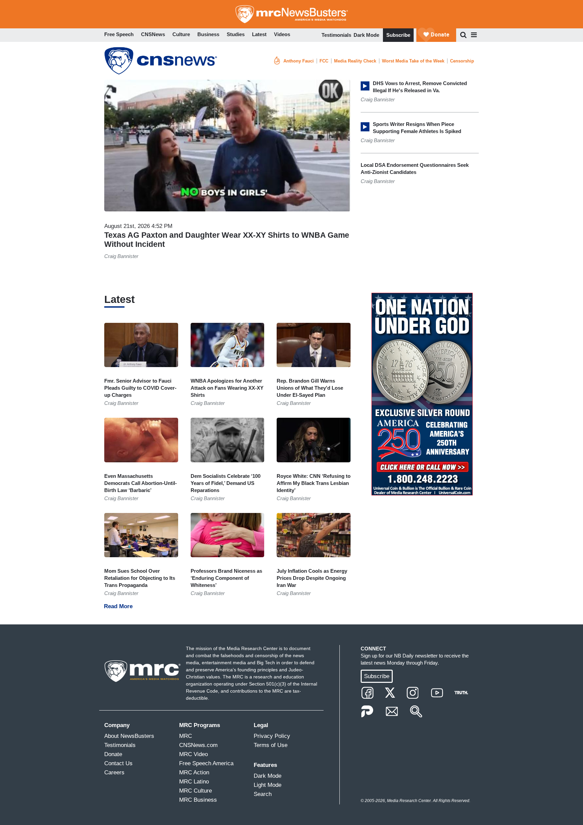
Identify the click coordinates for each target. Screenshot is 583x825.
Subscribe (398, 35)
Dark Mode (366, 35)
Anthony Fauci (298, 60)
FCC (324, 60)
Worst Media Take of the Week (413, 60)
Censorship (462, 60)
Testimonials (336, 35)
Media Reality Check (355, 60)
